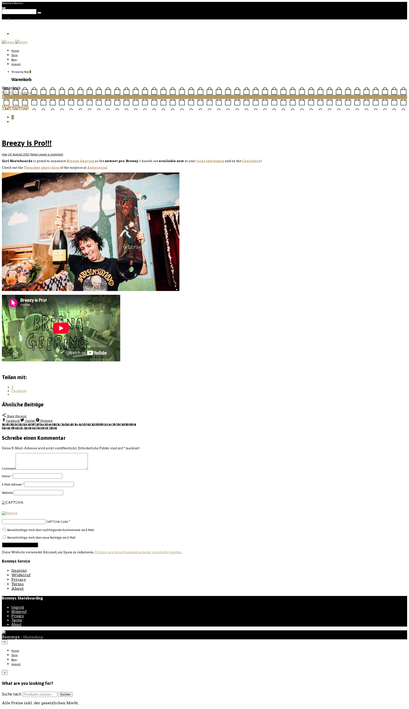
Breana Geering (80, 161)
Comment (9, 468)
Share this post (16, 416)
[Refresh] (10, 513)
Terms (17, 584)
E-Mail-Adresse (13, 484)
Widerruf (21, 575)
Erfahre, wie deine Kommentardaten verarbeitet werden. (138, 552)
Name (7, 476)
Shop (14, 55)
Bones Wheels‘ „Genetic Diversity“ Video (29, 428)
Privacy (18, 579)
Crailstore (251, 161)
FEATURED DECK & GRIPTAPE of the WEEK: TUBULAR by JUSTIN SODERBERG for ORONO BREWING (69, 424)
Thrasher (41, 167)
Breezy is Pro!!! (27, 143)
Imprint (16, 64)
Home (15, 50)
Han (4, 154)
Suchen (65, 694)
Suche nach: (12, 694)
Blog (14, 59)
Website (7, 493)
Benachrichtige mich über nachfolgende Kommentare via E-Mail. (51, 530)
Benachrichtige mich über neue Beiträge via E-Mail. (41, 537)
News (34, 154)
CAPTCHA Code (57, 521)
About (17, 588)
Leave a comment (51, 154)
